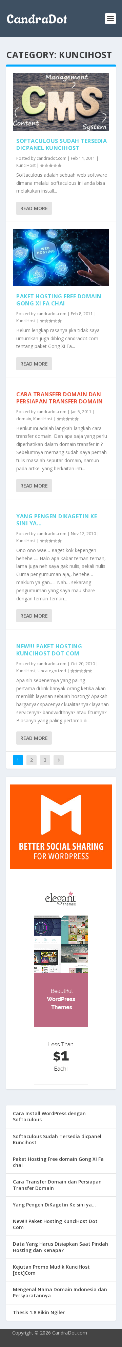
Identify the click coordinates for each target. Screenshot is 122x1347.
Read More (34, 208)
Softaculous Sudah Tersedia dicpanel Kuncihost (61, 144)
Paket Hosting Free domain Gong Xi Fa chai (59, 300)
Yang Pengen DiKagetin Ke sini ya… (56, 520)
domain (23, 419)
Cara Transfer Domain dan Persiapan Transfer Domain (59, 398)
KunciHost (26, 165)
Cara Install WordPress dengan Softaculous (49, 1116)
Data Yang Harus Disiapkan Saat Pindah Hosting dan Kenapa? (60, 1247)
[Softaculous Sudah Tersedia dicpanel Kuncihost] (61, 102)
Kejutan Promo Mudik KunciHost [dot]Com (51, 1270)
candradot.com (51, 158)
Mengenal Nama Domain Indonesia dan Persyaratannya (60, 1292)
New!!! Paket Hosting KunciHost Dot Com (49, 650)
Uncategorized (52, 671)
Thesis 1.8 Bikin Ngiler (39, 1312)
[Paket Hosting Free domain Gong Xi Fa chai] (61, 257)
